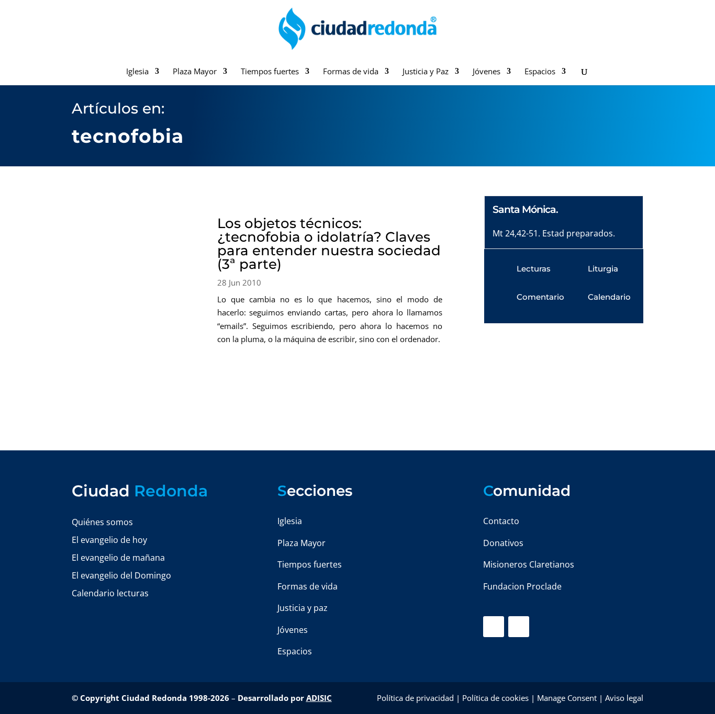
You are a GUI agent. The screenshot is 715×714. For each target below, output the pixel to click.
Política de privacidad (415, 698)
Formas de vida (350, 71)
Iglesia (137, 71)
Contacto (501, 521)
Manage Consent (567, 698)
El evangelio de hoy (109, 540)
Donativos (503, 543)
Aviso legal (624, 698)
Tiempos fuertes (270, 71)
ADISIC (319, 698)
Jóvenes (486, 71)
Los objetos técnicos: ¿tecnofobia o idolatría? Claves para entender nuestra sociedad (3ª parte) (329, 244)
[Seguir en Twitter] (518, 626)
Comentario (540, 297)
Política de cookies (495, 698)
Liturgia (603, 269)
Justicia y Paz (426, 71)
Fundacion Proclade (522, 586)
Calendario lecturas (110, 593)
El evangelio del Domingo (121, 575)
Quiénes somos (102, 522)
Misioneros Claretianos (528, 564)
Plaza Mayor (195, 71)
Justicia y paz (302, 608)
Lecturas (534, 269)
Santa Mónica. (525, 209)
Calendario (609, 297)
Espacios (539, 71)
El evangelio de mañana (118, 557)
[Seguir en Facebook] (493, 626)
